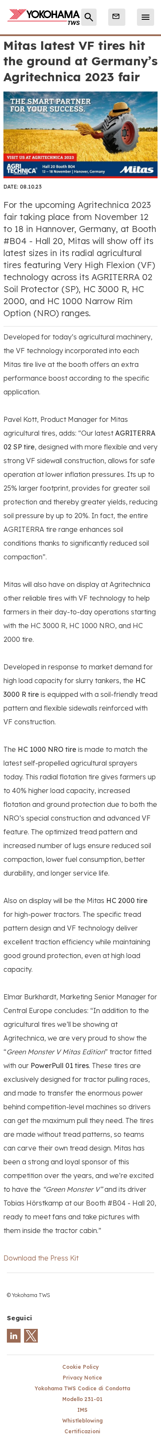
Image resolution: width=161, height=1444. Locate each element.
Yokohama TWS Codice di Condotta (82, 1388)
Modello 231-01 (82, 1399)
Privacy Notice (82, 1377)
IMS (82, 1410)
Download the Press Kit (41, 1258)
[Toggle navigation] (145, 17)
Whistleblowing (82, 1420)
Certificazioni (82, 1431)
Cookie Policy (80, 1367)
